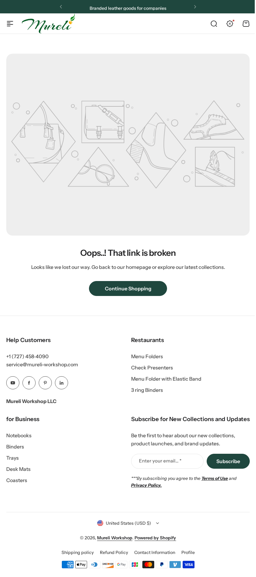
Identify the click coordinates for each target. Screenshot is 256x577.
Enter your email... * (160, 461)
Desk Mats (18, 469)
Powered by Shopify (155, 538)
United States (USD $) (128, 523)
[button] (61, 7)
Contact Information (154, 552)
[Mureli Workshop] (48, 23)
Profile (188, 552)
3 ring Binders (147, 390)
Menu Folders (147, 356)
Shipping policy (78, 552)
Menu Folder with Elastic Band (166, 379)
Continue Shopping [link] (128, 288)
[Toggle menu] (10, 23)
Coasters (16, 480)
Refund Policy (114, 552)
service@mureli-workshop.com (42, 364)
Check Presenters (152, 367)
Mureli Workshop (114, 538)
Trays (12, 458)
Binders (15, 446)
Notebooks (19, 435)
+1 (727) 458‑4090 (27, 356)
